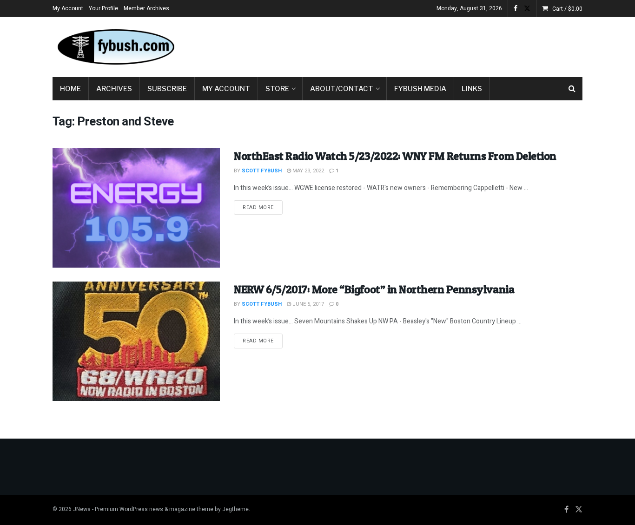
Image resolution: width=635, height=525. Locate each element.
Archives (114, 89)
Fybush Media (420, 89)
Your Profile (103, 8)
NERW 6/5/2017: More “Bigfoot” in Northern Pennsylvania (374, 289)
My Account (68, 8)
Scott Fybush (262, 171)
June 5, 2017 (307, 304)
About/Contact (341, 89)
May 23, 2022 (307, 171)
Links (472, 89)
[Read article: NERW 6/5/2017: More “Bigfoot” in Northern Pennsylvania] (136, 341)
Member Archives (146, 8)
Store (277, 89)
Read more (263, 207)
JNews (82, 509)
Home (70, 89)
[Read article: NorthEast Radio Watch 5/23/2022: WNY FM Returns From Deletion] (136, 208)
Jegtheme (235, 509)
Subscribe (167, 89)
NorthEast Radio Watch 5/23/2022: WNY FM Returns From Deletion (395, 156)
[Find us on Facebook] (515, 8)
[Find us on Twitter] (527, 8)
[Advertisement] (413, 45)
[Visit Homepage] (115, 47)
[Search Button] (572, 88)
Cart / (567, 9)
